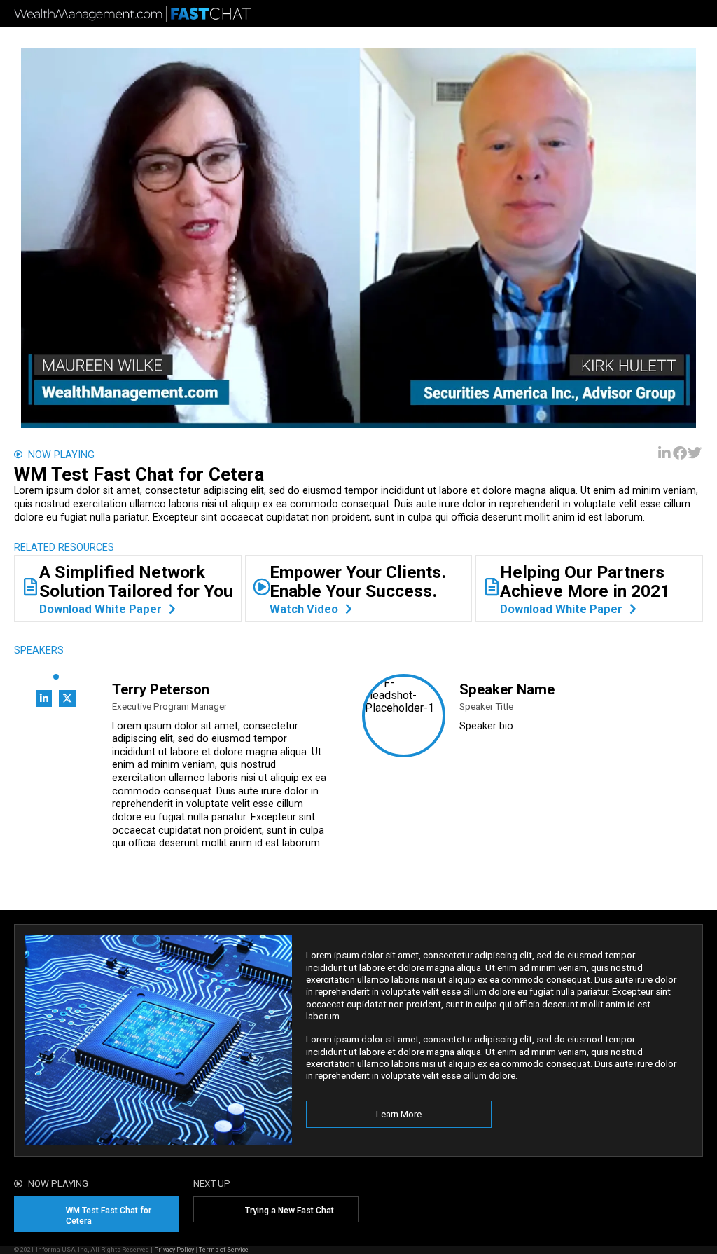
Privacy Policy (174, 1249)
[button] (665, 454)
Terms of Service (224, 1249)
